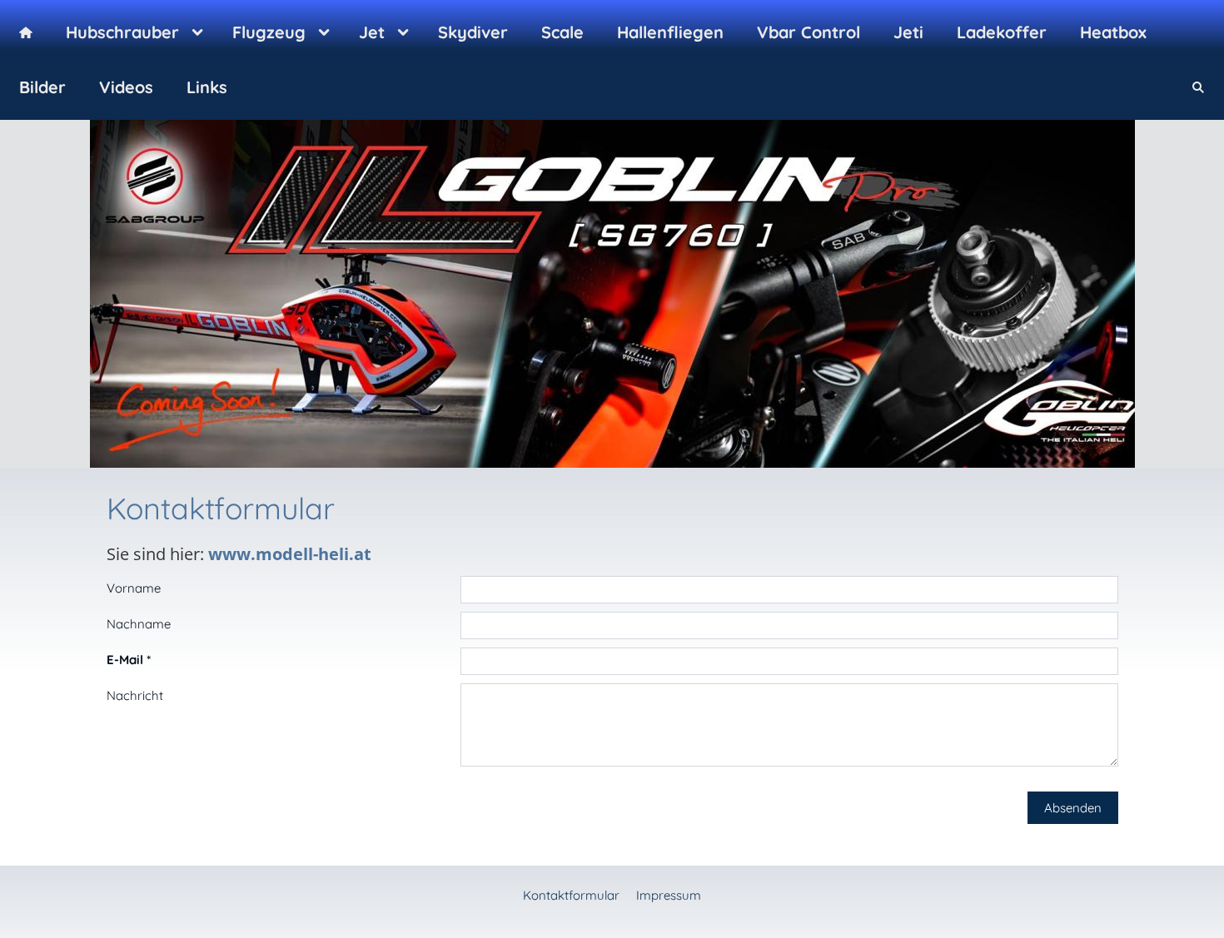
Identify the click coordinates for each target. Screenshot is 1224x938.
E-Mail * (129, 660)
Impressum (668, 895)
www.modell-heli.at (289, 554)
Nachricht (135, 695)
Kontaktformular (571, 895)
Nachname (139, 624)
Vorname (134, 588)
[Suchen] (1198, 87)
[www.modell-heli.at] (25, 32)
